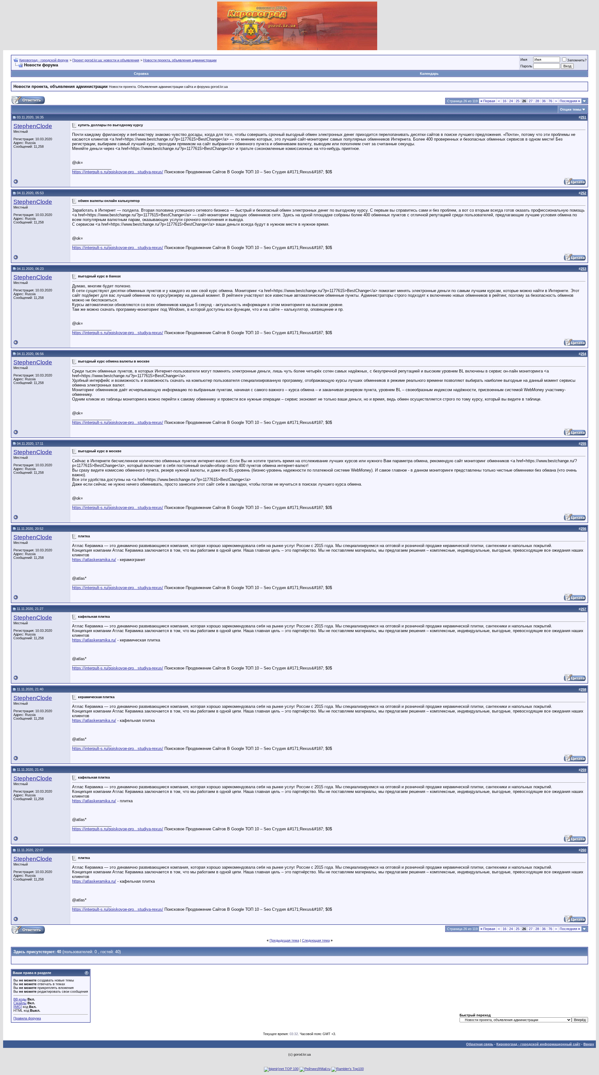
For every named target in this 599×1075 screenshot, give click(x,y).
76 (550, 101)
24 (511, 101)
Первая (487, 101)
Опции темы (570, 109)
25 (517, 101)
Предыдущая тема (284, 940)
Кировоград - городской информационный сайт (538, 1044)
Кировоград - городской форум (43, 60)
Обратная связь (479, 1044)
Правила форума (27, 1018)
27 (531, 101)
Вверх (588, 1044)
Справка (141, 73)
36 (544, 101)
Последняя (570, 101)
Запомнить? (577, 60)
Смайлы (20, 1003)
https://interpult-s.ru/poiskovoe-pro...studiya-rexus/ (117, 172)
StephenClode (32, 126)
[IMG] (17, 1007)
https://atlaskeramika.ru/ (94, 559)
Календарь (429, 73)
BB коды (20, 999)
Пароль (526, 66)
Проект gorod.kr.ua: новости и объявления (105, 60)
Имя (523, 59)
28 (537, 101)
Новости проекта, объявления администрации (180, 60)
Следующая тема (316, 940)
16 (504, 101)
